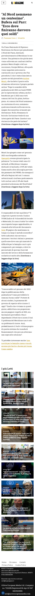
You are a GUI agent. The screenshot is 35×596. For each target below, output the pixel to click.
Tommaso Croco (10, 38)
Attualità (21, 38)
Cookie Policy (20, 565)
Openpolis (5, 158)
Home (4, 562)
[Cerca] (32, 2)
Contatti (22, 562)
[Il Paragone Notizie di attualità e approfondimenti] (18, 2)
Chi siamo (13, 562)
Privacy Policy (7, 565)
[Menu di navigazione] (3, 2)
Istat (3, 230)
